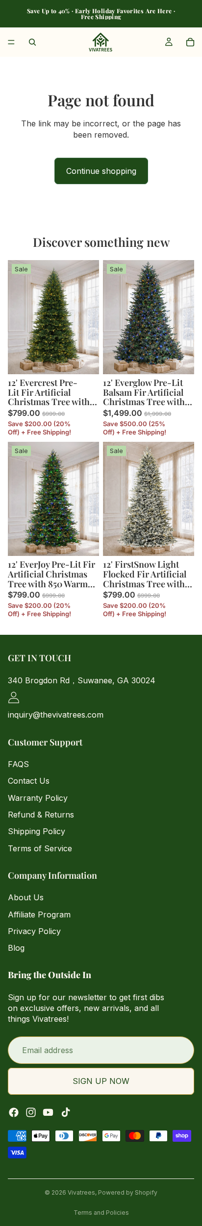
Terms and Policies (101, 1212)
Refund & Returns (41, 814)
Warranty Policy (38, 797)
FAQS (18, 764)
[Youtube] (48, 1112)
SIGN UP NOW (101, 1081)
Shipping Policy (36, 831)
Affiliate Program (39, 914)
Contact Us (29, 781)
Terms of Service (40, 848)
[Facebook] (14, 1112)
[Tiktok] (66, 1112)
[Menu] (11, 42)
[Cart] (190, 42)
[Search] (32, 42)
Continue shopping (101, 171)
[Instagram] (31, 1112)
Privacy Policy (34, 931)
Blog (16, 948)
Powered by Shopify (127, 1192)
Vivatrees (81, 1192)
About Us (26, 897)
